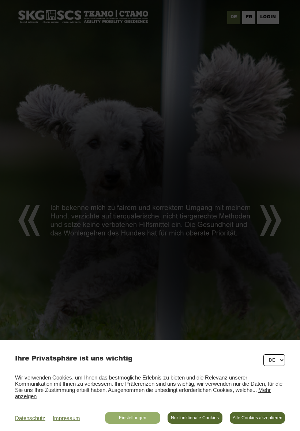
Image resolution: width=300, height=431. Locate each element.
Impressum (66, 418)
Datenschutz (30, 418)
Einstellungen (132, 417)
